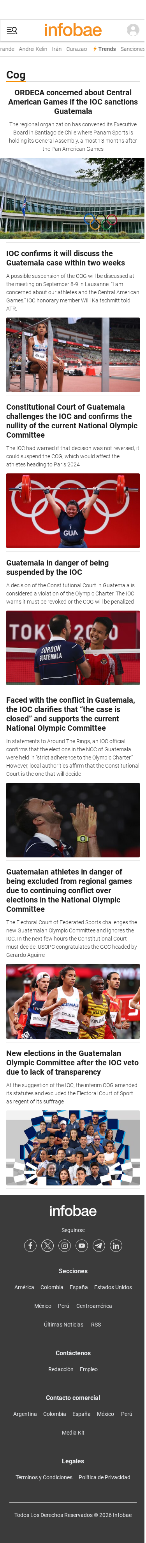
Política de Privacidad (104, 1477)
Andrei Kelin (31, 49)
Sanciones (130, 49)
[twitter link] (47, 1245)
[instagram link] (64, 1245)
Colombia (51, 1287)
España (79, 1287)
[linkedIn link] (116, 1245)
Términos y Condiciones (44, 1477)
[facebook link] (30, 1245)
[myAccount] (133, 30)
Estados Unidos (113, 1287)
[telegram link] (99, 1245)
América (24, 1287)
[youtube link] (82, 1245)
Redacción (61, 1369)
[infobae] (73, 30)
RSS (96, 1324)
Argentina (25, 1414)
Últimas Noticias (63, 1324)
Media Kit (73, 1433)
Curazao (74, 49)
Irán (55, 49)
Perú (63, 1306)
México (42, 1306)
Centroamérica (94, 1306)
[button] (12, 30)
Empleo (89, 1369)
